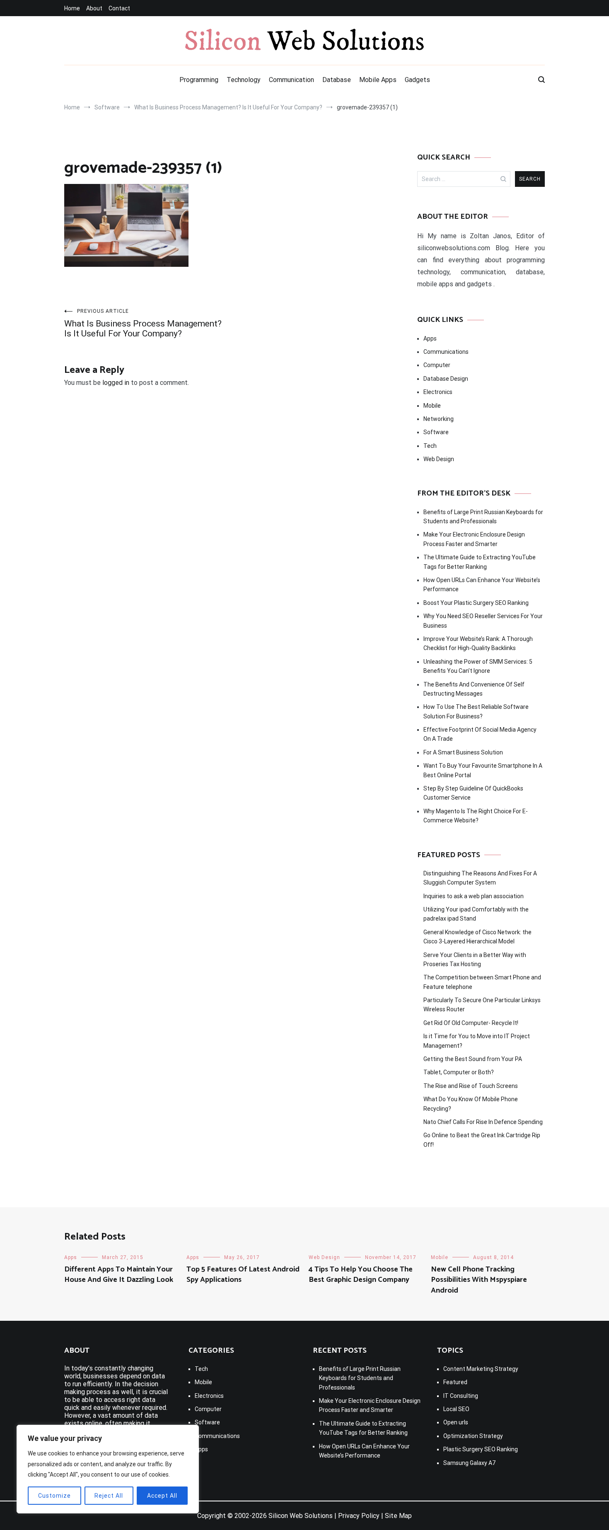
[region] (108, 1469)
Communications (446, 351)
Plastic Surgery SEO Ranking (480, 1449)
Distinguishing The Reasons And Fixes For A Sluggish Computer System (480, 878)
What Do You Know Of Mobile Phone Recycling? (470, 1104)
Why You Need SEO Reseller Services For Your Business (483, 620)
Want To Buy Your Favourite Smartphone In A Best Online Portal (482, 770)
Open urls (455, 1422)
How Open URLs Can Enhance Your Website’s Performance (481, 584)
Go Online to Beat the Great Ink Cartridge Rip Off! (481, 1140)
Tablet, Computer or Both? (458, 1072)
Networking (438, 419)
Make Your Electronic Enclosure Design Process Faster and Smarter (474, 539)
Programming (198, 80)
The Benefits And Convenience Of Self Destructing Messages (473, 689)
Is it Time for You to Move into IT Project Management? (476, 1041)
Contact (119, 8)
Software (436, 432)
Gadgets (417, 80)
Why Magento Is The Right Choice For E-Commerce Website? (475, 816)
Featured (455, 1382)
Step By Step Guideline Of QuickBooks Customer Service (473, 793)
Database (336, 80)
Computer (436, 365)
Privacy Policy (358, 1516)
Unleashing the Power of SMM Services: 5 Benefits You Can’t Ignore (477, 666)
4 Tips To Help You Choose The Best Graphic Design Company (361, 1274)
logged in (115, 383)
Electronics (437, 392)
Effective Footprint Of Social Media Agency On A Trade (479, 734)
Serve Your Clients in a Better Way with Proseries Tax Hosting (474, 959)
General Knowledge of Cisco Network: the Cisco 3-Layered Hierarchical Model (477, 937)
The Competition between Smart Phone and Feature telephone (482, 982)
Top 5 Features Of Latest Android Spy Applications (243, 1274)
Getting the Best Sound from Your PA (472, 1059)
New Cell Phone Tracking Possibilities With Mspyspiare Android (479, 1279)
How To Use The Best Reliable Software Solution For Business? (476, 711)
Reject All (108, 1495)
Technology (244, 80)
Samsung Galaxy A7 (469, 1463)
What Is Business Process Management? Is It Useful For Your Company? (143, 323)
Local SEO (456, 1409)
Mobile (432, 405)
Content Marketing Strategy (480, 1369)
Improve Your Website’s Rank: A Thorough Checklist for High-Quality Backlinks (478, 643)
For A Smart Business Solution (463, 752)
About (94, 8)
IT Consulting (460, 1395)
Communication (291, 80)
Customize (54, 1495)
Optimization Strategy (473, 1436)
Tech (430, 445)
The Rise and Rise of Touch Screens (470, 1086)
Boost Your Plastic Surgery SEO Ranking (476, 602)
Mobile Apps (377, 80)
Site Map (398, 1516)
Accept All (162, 1495)
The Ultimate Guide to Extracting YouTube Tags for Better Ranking (479, 562)
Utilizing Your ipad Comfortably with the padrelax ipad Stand (476, 914)
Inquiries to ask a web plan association (473, 896)
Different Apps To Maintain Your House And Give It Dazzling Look (118, 1274)
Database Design (445, 378)
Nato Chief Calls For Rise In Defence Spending (483, 1122)
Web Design (438, 459)
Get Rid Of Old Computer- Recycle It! (470, 1023)
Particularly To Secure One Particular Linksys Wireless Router (482, 1005)
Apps (430, 338)
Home (72, 8)
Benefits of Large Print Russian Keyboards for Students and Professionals (483, 517)
